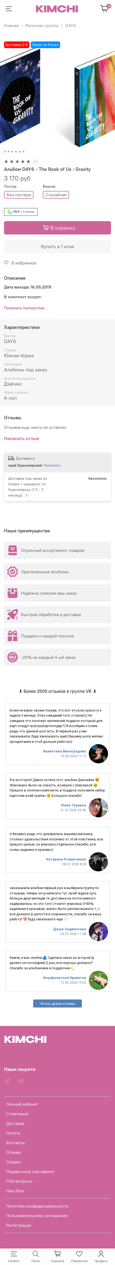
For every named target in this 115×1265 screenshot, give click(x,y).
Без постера (19, 194)
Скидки (13, 1161)
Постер (10, 186)
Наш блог (15, 1190)
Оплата (13, 1133)
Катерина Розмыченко (66, 859)
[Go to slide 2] (8, 151)
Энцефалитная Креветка (64, 978)
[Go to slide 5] (20, 151)
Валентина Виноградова (64, 751)
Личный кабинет (22, 1104)
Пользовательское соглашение (36, 1215)
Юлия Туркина (73, 805)
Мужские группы (42, 25)
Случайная (55, 194)
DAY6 (70, 25)
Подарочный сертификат (30, 1171)
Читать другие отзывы (57, 1004)
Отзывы (13, 1152)
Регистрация (18, 1225)
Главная (11, 25)
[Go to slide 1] (5, 151)
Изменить (52, 465)
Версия (49, 186)
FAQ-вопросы (19, 1181)
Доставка (15, 1123)
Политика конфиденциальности (37, 1206)
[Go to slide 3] (12, 151)
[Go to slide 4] (16, 151)
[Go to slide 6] (23, 151)
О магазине (17, 1113)
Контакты (15, 1142)
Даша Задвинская (69, 929)
